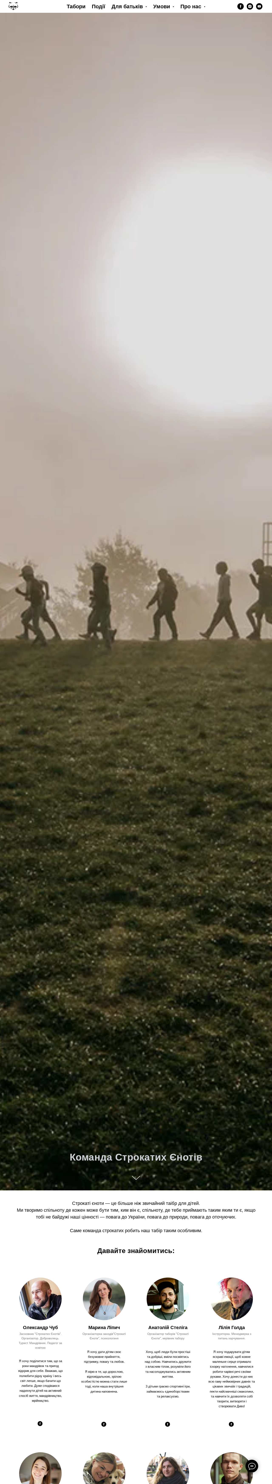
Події (98, 6)
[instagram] (250, 6)
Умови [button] (162, 6)
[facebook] (240, 6)
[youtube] (259, 6)
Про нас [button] (191, 6)
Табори (76, 6)
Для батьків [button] (128, 6)
